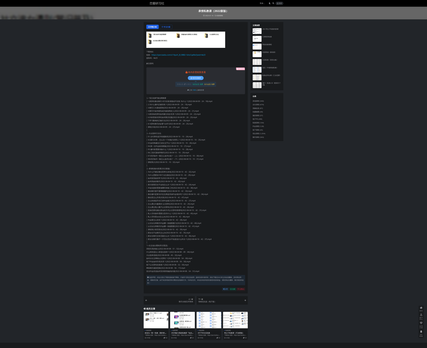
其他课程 (256, 101)
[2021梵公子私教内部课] (257, 31)
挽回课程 (256, 115)
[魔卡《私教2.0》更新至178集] (257, 85)
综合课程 (256, 133)
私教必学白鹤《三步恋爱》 (271, 75)
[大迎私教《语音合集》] (257, 62)
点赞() (242, 289)
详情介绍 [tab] (153, 27)
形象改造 (256, 108)
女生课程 (256, 104)
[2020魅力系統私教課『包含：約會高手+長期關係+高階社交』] (182, 320)
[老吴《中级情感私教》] (257, 70)
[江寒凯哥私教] (257, 39)
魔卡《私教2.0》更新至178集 (271, 84)
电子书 (255, 119)
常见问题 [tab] (167, 27)
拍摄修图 (256, 112)
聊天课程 (256, 137)
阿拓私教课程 (267, 44)
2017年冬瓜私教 (204, 333)
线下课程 (256, 130)
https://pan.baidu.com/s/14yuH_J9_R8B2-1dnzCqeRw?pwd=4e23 (178, 55)
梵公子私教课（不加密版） (234, 333)
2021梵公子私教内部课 (270, 29)
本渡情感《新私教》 (269, 52)
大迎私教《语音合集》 (270, 60)
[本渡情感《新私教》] (257, 54)
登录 (280, 3)
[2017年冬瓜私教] (209, 320)
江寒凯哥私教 (267, 37)
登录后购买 (196, 78)
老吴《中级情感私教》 (270, 68)
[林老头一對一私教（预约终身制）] (156, 320)
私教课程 (220, 15)
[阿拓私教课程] (257, 47)
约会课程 (256, 126)
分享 (226, 289)
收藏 (233, 289)
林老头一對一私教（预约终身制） (155, 334)
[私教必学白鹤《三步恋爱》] (257, 77)
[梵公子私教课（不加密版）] (235, 320)
